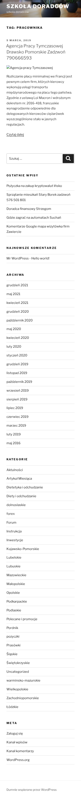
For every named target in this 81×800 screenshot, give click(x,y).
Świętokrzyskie (18, 663)
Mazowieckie (16, 575)
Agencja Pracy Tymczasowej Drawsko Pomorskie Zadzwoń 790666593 (35, 52)
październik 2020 (19, 320)
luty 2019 (13, 434)
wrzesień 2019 (17, 390)
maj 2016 (13, 443)
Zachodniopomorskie (22, 698)
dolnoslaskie (16, 505)
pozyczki (12, 636)
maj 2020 (13, 329)
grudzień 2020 (17, 312)
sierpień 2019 (16, 399)
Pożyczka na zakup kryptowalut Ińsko (34, 186)
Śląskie (11, 654)
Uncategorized (17, 672)
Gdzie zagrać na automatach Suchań (33, 218)
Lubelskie (13, 557)
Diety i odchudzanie (21, 496)
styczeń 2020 (16, 355)
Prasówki (13, 645)
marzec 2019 (16, 425)
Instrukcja (14, 531)
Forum (11, 522)
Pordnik (12, 628)
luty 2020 (13, 346)
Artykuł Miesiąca (19, 478)
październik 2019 (19, 382)
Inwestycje (14, 540)
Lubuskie (13, 566)
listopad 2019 (16, 373)
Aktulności (14, 470)
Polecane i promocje (21, 619)
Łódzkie (12, 707)
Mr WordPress (17, 258)
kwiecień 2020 (17, 338)
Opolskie (13, 593)
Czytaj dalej (15, 134)
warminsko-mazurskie (23, 680)
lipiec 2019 (14, 408)
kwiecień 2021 (17, 303)
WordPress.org (18, 760)
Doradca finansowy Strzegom (28, 209)
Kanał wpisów (16, 742)
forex (10, 514)
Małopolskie (15, 584)
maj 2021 (13, 294)
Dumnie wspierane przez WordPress (31, 789)
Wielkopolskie (17, 689)
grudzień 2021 (17, 285)
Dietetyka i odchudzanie (24, 487)
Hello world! (40, 258)
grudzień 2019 (17, 364)
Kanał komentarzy (20, 751)
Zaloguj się (14, 733)
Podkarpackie (16, 601)
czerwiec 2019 (17, 417)
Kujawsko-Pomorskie (22, 549)
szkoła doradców (37, 6)
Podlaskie (13, 610)
